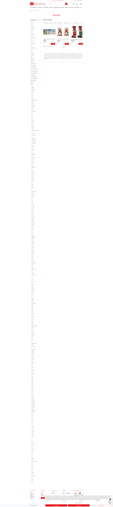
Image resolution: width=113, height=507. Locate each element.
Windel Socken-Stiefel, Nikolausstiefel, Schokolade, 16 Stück (76, 39)
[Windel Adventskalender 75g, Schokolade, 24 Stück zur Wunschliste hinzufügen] (43, 43)
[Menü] (111, 498)
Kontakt (53, 493)
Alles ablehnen (78, 505)
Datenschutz (32, 493)
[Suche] (66, 4)
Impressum (68, 499)
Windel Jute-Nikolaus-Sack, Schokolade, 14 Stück (63, 39)
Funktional (81, 500)
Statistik (98, 500)
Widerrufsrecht (32, 495)
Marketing (64, 500)
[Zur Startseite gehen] (37, 4)
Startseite (31, 10)
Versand (31, 494)
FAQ (30, 499)
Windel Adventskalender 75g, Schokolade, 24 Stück (49, 39)
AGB (31, 492)
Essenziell (48, 500)
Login (42, 493)
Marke (34, 10)
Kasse (42, 492)
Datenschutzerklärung (97, 499)
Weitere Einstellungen (78, 502)
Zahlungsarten (32, 496)
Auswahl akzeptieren (101, 505)
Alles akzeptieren (56, 505)
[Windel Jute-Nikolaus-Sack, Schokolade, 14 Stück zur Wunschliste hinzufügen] (57, 43)
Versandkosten (50, 46)
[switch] (110, 503)
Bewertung (53, 492)
